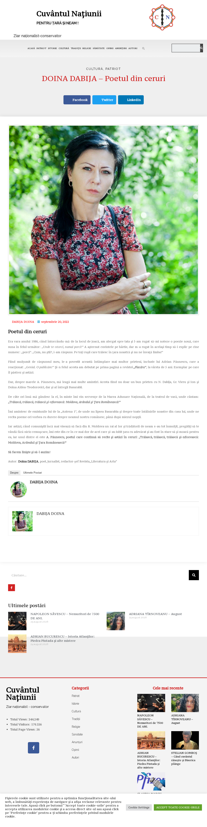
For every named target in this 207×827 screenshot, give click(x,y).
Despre (14, 472)
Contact (40, 820)
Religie (86, 48)
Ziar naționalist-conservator (37, 36)
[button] (143, 48)
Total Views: (19, 719)
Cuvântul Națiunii (68, 13)
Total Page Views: (23, 729)
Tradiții (76, 48)
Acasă (31, 48)
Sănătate (99, 48)
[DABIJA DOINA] (19, 489)
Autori (132, 48)
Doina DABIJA (28, 461)
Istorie (52, 48)
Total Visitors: (20, 724)
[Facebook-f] (33, 747)
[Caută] (201, 48)
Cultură (64, 48)
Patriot (41, 48)
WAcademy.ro (163, 820)
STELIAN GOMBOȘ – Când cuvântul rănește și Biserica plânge (184, 758)
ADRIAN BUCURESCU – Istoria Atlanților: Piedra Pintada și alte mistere (63, 638)
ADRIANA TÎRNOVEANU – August (155, 614)
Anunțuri (121, 48)
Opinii (109, 48)
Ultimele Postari (32, 472)
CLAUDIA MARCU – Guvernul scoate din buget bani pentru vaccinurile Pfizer (150, 799)
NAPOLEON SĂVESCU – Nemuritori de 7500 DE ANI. (150, 721)
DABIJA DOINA (44, 481)
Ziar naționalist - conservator (27, 707)
